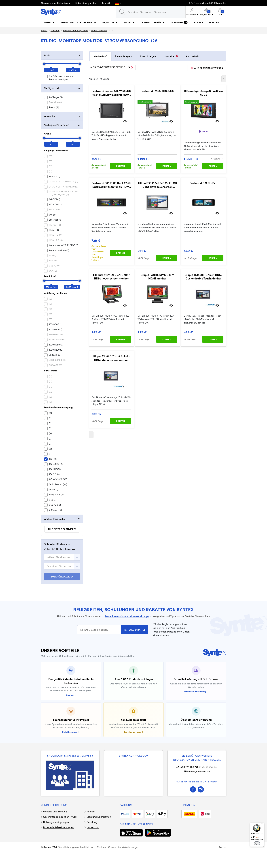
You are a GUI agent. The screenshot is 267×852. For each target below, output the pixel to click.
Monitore (55, 30)
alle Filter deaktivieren (62, 529)
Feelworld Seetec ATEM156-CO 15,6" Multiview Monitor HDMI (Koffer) (111, 92)
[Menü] (262, 824)
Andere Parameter (54, 519)
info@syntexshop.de (198, 771)
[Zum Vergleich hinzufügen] (125, 121)
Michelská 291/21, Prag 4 (78, 755)
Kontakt (106, 3)
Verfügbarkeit (51, 88)
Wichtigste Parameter (56, 125)
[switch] (257, 843)
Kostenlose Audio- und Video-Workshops (127, 616)
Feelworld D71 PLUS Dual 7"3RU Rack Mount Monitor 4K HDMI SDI (111, 184)
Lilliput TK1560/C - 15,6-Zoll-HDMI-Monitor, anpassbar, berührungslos (111, 358)
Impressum (93, 827)
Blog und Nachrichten (99, 816)
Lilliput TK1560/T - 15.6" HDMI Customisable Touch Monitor (203, 276)
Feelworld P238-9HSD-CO (157, 91)
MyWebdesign (129, 847)
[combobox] (62, 557)
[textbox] (60, 557)
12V (128, 67)
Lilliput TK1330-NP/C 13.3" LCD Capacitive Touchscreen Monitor (157, 184)
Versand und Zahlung (55, 811)
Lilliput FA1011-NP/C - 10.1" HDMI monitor (157, 276)
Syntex (44, 30)
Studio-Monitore (99, 30)
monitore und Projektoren (75, 30)
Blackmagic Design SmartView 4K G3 (203, 92)
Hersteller (49, 116)
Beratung (92, 822)
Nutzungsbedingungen (56, 822)
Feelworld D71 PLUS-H (203, 183)
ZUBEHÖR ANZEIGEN (62, 576)
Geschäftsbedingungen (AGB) (60, 816)
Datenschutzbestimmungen (58, 827)
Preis (47, 55)
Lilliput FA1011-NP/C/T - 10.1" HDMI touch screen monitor (111, 276)
